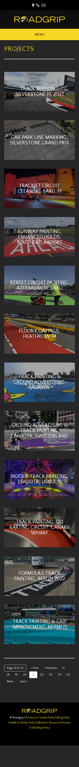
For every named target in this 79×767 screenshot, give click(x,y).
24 (59, 674)
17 (63, 668)
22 (41, 674)
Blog (59, 717)
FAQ (67, 717)
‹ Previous (50, 668)
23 (50, 674)
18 (8, 674)
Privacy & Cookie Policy (40, 717)
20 (25, 674)
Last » (23, 681)
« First (35, 668)
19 (16, 674)
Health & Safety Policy (22, 722)
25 (68, 674)
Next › (11, 681)
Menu (39, 34)
